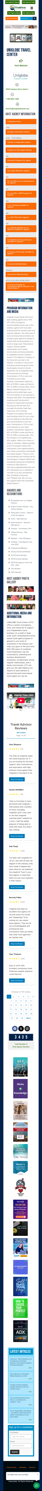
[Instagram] (27, 1028)
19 (21, 1009)
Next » (28, 1018)
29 (22, 1018)
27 (12, 1018)
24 (21, 1014)
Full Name (14, 1433)
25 (26, 1014)
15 (26, 1005)
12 (11, 1005)
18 (16, 1009)
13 (16, 1005)
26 (31, 1014)
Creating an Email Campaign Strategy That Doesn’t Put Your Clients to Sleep (19, 1387)
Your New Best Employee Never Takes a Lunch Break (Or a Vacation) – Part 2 (20, 1400)
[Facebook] (15, 1028)
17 (11, 1009)
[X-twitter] (21, 1028)
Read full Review (17, 779)
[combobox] (26, 18)
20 (26, 1009)
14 (21, 1005)
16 (31, 1005)
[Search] (35, 18)
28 (17, 1018)
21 (31, 1009)
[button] (31, 8)
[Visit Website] (21, 60)
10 (26, 1001)
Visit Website (21, 65)
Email (12, 1442)
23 (16, 1014)
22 (11, 1014)
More (30, 1368)
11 (31, 1001)
